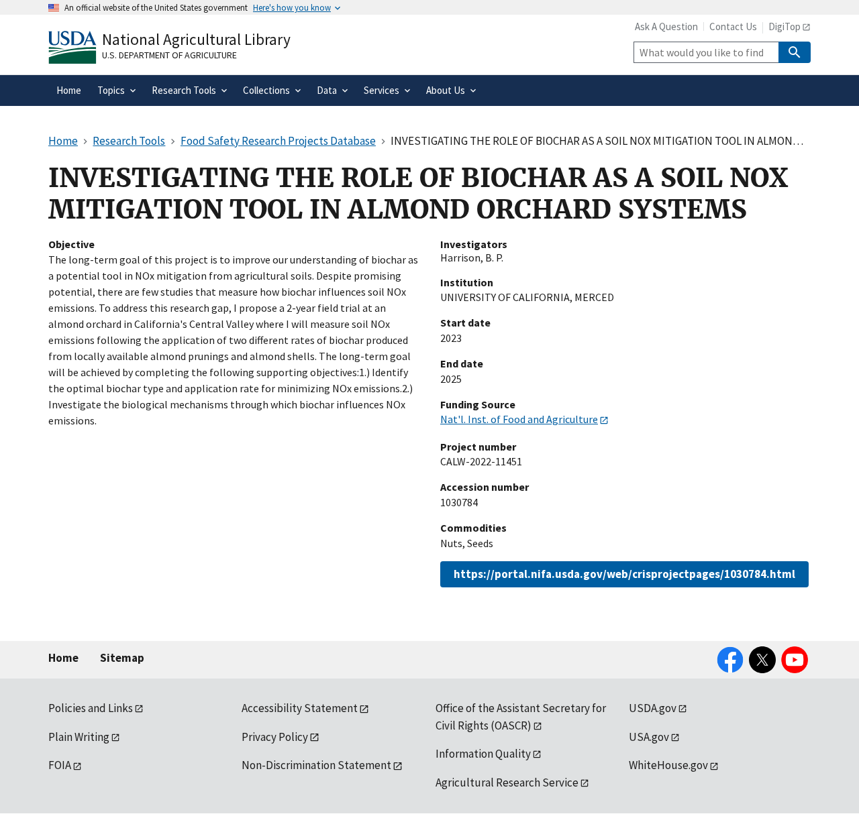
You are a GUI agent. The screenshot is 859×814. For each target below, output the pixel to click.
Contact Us (733, 26)
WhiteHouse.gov (668, 765)
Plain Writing (78, 737)
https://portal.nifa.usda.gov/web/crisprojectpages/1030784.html (624, 574)
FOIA (59, 765)
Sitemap (122, 657)
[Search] (794, 52)
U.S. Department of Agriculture (169, 55)
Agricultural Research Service (507, 782)
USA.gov (649, 737)
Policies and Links (90, 708)
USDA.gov (652, 708)
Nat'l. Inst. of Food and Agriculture (519, 419)
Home (63, 657)
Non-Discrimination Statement (316, 765)
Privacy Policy (275, 737)
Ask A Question (666, 26)
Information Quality (483, 753)
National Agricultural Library (196, 39)
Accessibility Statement (300, 708)
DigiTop (784, 26)
